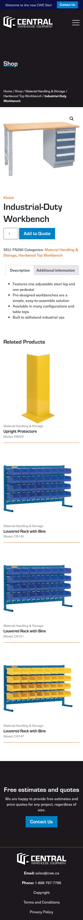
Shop (19, 91)
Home (7, 91)
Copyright (41, 892)
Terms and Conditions (42, 902)
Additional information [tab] (55, 270)
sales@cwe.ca (41, 873)
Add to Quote (37, 233)
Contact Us (67, 4)
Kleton (8, 197)
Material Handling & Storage (45, 91)
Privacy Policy (41, 911)
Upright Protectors (20, 431)
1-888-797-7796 (41, 882)
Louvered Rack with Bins (24, 531)
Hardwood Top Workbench (22, 95)
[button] (72, 119)
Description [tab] (20, 270)
